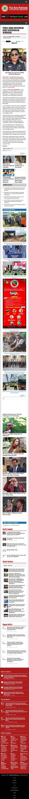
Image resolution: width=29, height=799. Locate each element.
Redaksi (14, 780)
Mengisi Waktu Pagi (12, 549)
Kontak (14, 797)
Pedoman (14, 782)
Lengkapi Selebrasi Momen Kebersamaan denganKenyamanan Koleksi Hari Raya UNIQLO (16, 533)
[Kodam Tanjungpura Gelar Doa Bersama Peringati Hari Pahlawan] (14, 757)
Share (4, 41)
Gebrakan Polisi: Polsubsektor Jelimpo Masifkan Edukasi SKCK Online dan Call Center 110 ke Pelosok (15, 643)
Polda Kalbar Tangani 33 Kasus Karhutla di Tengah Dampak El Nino (17, 605)
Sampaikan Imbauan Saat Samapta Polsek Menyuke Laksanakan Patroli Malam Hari (16, 636)
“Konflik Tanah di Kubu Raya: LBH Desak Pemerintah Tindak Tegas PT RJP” (14, 354)
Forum (14, 792)
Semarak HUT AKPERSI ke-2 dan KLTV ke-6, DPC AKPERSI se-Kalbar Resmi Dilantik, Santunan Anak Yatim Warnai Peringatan (16, 581)
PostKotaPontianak (7, 37)
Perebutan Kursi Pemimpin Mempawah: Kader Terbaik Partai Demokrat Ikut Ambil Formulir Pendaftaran (15, 659)
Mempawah (9, 150)
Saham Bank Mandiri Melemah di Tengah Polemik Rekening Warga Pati (16, 601)
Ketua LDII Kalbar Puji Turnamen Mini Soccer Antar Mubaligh (16, 555)
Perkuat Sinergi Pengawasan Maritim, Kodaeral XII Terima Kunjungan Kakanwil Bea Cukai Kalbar (14, 372)
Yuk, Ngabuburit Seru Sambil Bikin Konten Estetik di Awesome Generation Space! (14, 260)
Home (14, 777)
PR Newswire (14, 787)
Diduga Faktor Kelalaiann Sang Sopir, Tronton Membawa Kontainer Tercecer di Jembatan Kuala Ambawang (16, 652)
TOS (14, 785)
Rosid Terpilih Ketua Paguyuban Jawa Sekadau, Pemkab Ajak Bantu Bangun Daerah (15, 726)
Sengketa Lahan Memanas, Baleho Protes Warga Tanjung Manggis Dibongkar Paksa (16, 628)
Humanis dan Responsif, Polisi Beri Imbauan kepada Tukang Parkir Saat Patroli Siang (16, 712)
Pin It (12, 41)
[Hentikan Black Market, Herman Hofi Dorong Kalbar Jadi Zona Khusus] (5, 757)
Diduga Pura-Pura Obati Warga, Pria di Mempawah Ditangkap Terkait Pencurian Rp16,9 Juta (17, 570)
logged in (10, 525)
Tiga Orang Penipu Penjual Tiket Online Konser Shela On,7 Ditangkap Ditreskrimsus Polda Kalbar (17, 704)
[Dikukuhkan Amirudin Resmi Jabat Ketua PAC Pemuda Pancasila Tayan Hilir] (14, 748)
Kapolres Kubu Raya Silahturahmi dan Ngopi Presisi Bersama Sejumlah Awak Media (15, 719)
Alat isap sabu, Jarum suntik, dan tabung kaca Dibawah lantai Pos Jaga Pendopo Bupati (16, 545)
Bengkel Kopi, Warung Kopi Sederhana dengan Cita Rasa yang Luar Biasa (14, 330)
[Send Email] (22, 41)
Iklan (15, 795)
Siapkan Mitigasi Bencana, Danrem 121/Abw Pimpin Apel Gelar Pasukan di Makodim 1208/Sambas (14, 229)
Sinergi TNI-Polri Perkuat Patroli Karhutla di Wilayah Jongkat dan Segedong (17, 596)
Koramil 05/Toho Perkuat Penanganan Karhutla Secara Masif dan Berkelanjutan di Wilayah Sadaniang (13, 201)
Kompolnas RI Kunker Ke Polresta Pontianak (15, 538)
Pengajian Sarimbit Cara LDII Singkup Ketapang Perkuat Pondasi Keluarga (13, 687)
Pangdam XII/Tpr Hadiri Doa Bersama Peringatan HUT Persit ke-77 (14, 277)
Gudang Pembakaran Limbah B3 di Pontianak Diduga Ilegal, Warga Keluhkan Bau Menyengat (14, 243)
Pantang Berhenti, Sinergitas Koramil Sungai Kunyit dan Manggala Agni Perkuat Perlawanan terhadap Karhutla (14, 189)
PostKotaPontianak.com (14, 775)
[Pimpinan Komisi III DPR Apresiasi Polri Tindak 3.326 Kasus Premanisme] (24, 739)
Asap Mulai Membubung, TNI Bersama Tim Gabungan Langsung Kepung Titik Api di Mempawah (16, 610)
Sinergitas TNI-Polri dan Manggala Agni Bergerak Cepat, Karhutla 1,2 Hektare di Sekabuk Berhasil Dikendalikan (14, 193)
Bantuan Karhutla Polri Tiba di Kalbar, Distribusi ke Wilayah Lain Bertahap (13, 682)
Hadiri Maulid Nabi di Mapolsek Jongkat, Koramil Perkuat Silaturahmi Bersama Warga (14, 197)
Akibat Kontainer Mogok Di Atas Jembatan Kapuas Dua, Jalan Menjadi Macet (14, 392)
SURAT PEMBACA (14, 790)
